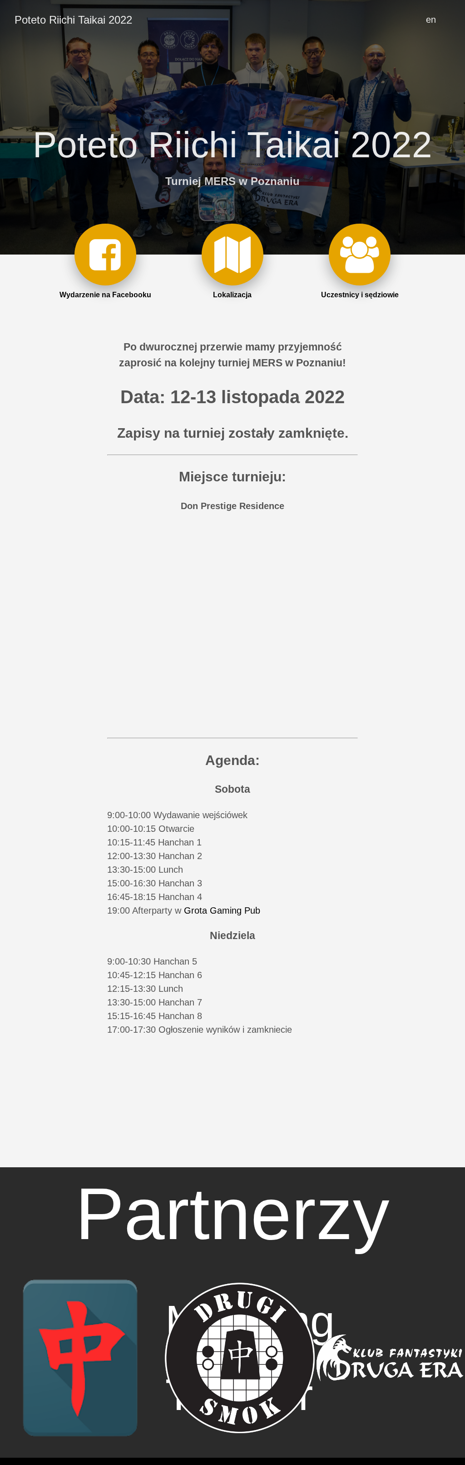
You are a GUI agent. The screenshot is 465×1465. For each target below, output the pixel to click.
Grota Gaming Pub (222, 910)
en (431, 20)
